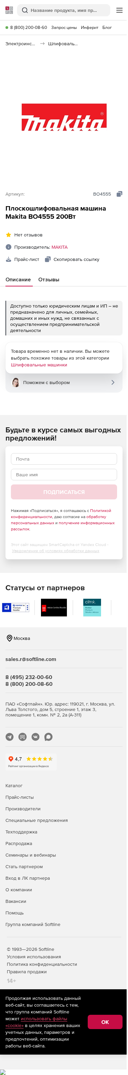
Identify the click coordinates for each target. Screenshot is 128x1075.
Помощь (14, 912)
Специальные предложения (36, 820)
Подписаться (64, 492)
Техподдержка (21, 831)
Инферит (89, 27)
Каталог (14, 785)
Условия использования (34, 956)
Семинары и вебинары (30, 855)
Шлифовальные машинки (39, 364)
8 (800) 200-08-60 (28, 27)
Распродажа (18, 843)
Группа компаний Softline (32, 924)
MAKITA (60, 247)
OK (105, 1022)
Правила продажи (27, 971)
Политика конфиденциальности (42, 964)
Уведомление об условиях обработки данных (55, 550)
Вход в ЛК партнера (27, 878)
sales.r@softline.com (30, 659)
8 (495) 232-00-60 (28, 677)
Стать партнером (24, 866)
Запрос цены (64, 27)
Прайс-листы (19, 797)
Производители (23, 808)
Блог (107, 27)
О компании (18, 889)
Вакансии (15, 901)
